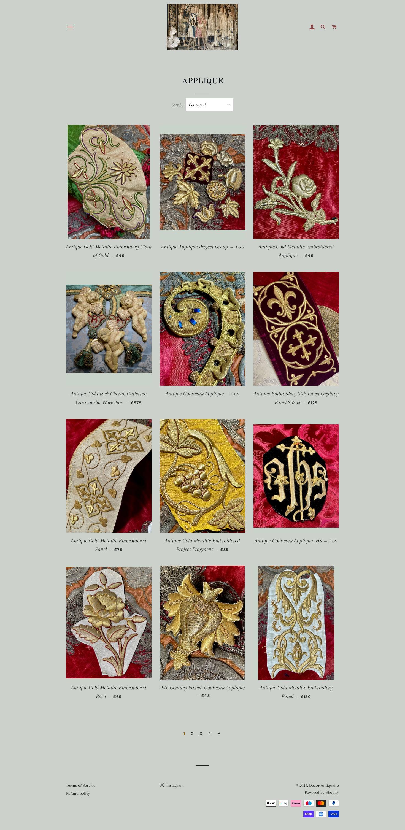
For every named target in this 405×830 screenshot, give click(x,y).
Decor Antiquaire (324, 785)
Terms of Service (80, 785)
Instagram (174, 785)
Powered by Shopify (322, 792)
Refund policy (78, 793)
